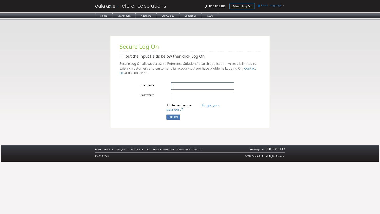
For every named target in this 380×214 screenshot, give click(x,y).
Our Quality (122, 149)
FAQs (148, 149)
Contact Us (137, 149)
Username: (148, 85)
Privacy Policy (184, 149)
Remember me (181, 105)
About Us (108, 149)
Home (98, 149)
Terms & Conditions (163, 149)
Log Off (198, 149)
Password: (147, 95)
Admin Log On (242, 6)
